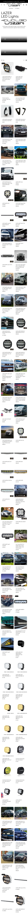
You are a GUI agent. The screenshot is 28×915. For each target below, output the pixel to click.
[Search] (4, 4)
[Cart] (26, 4)
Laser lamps (11, 8)
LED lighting (17, 8)
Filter (3, 60)
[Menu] (1, 4)
